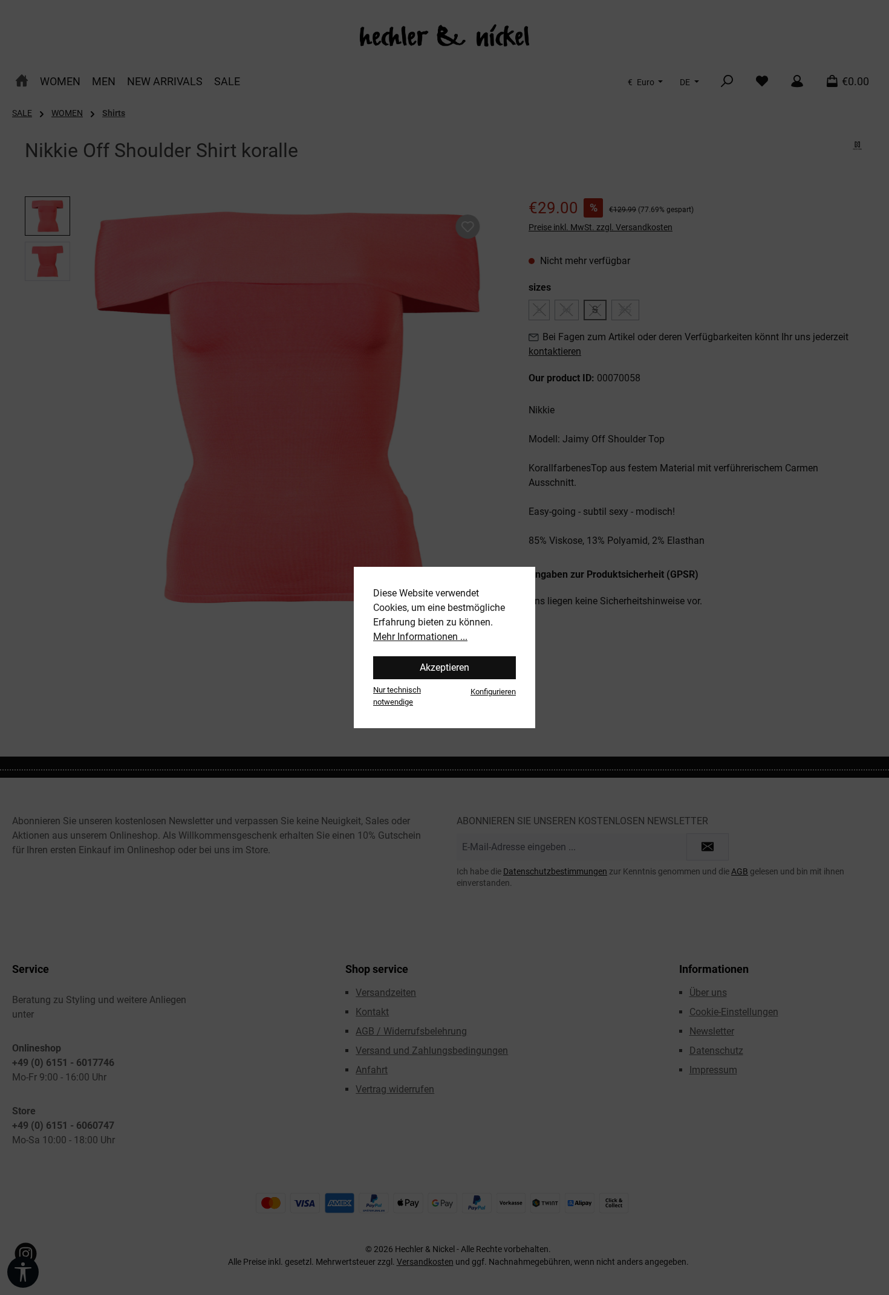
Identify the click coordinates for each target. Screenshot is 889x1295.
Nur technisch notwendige (397, 695)
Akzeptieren (444, 667)
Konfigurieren (493, 691)
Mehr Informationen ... (420, 636)
